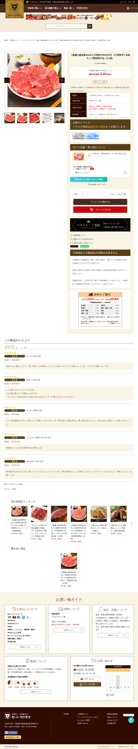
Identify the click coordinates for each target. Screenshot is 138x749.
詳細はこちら (25, 647)
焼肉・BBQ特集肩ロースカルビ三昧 (47, 40)
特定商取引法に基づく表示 (126, 746)
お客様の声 (111, 723)
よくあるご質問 (84, 720)
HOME (66, 714)
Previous (7, 80)
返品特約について (80, 235)
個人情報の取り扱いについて (106, 746)
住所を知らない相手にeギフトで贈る (88, 179)
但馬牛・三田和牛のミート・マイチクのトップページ (19, 40)
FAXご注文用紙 (89, 684)
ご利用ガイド (83, 714)
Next (62, 80)
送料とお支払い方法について (83, 243)
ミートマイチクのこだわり (88, 717)
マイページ (133, 8)
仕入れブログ (112, 720)
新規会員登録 (112, 714)
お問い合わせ (89, 679)
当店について (112, 717)
